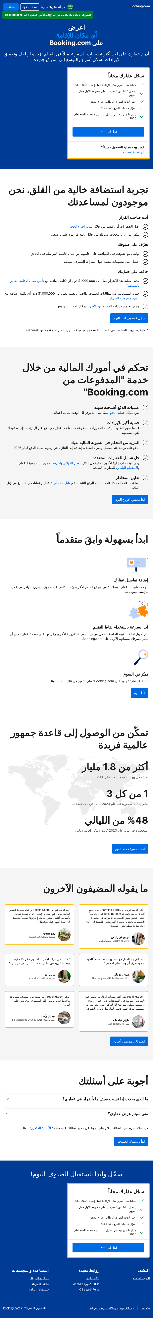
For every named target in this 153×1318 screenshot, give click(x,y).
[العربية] (70, 7)
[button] (47, 15)
